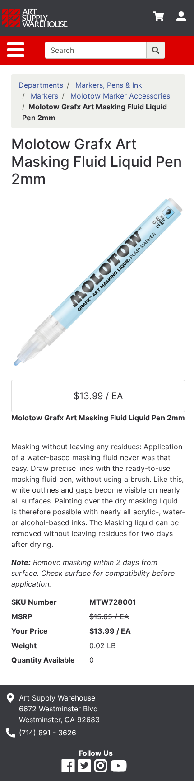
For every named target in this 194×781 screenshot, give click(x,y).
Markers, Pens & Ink (108, 84)
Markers (44, 95)
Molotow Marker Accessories (120, 95)
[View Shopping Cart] (158, 18)
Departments (40, 84)
